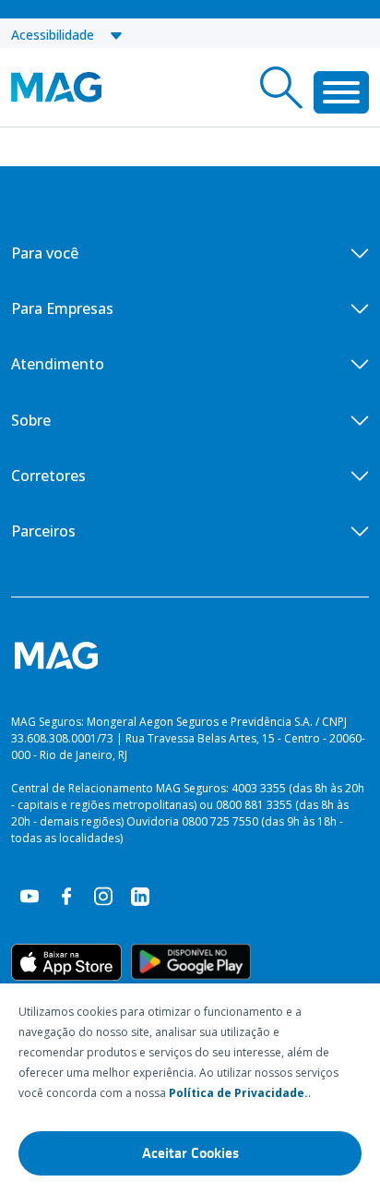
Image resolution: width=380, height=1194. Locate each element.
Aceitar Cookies (190, 1153)
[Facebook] (66, 894)
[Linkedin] (140, 894)
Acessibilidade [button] (60, 34)
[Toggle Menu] (341, 92)
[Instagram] (103, 894)
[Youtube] (29, 894)
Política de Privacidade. (238, 1093)
